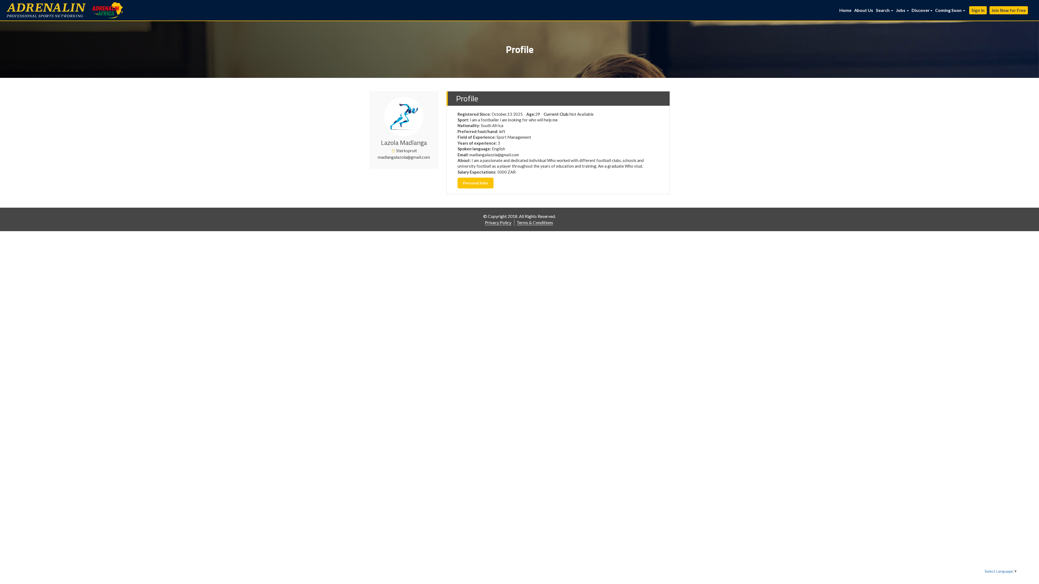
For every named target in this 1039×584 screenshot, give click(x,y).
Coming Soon (948, 10)
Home (845, 10)
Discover (921, 10)
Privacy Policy (498, 222)
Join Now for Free (1009, 10)
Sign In (978, 10)
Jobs (901, 10)
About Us (863, 10)
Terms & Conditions (535, 222)
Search (883, 10)
